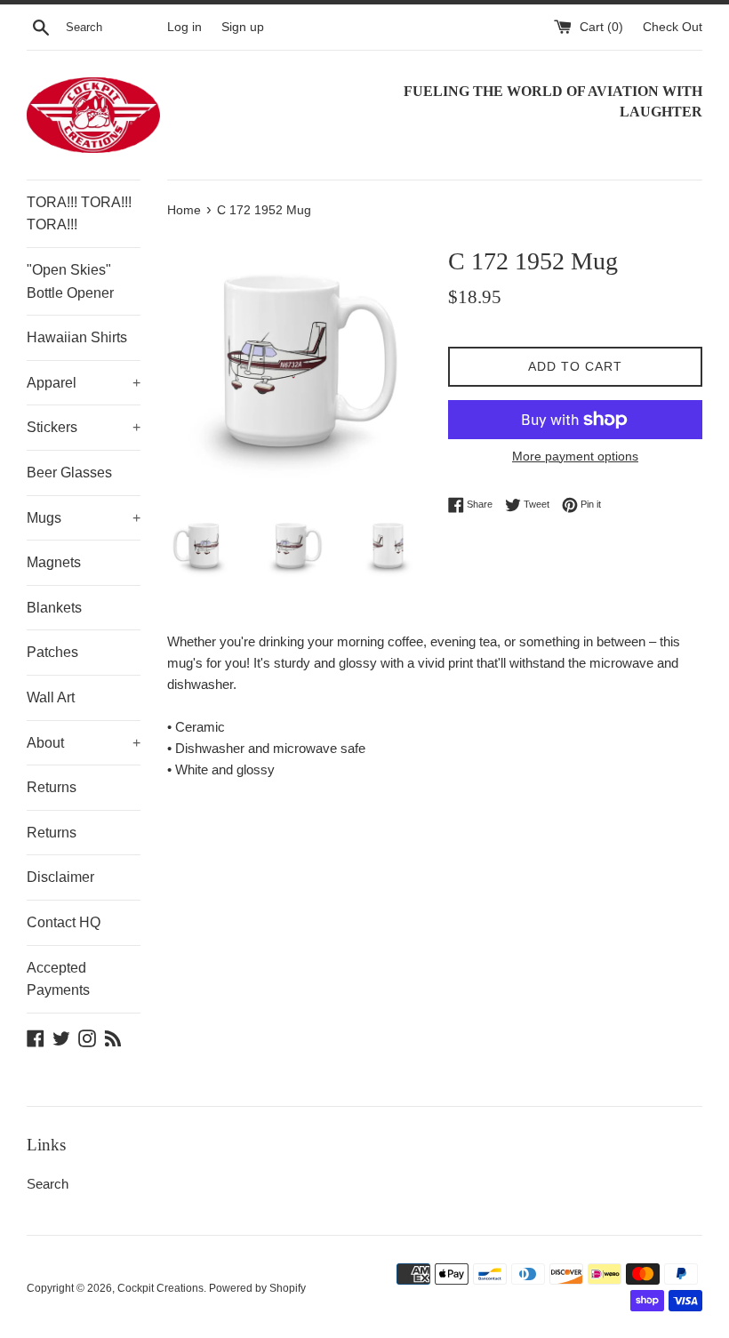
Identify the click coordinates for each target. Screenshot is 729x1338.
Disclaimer (60, 877)
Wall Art (51, 697)
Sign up (242, 27)
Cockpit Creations (160, 1288)
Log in (184, 27)
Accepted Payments (58, 979)
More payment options (575, 456)
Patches (52, 652)
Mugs (83, 517)
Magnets (54, 562)
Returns (51, 787)
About (83, 742)
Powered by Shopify (257, 1288)
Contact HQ (63, 922)
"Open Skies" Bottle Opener (70, 281)
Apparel (83, 382)
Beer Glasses (69, 472)
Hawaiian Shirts (77, 337)
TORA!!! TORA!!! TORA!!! (79, 214)
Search (47, 1183)
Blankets (54, 607)
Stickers (83, 427)
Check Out (672, 27)
